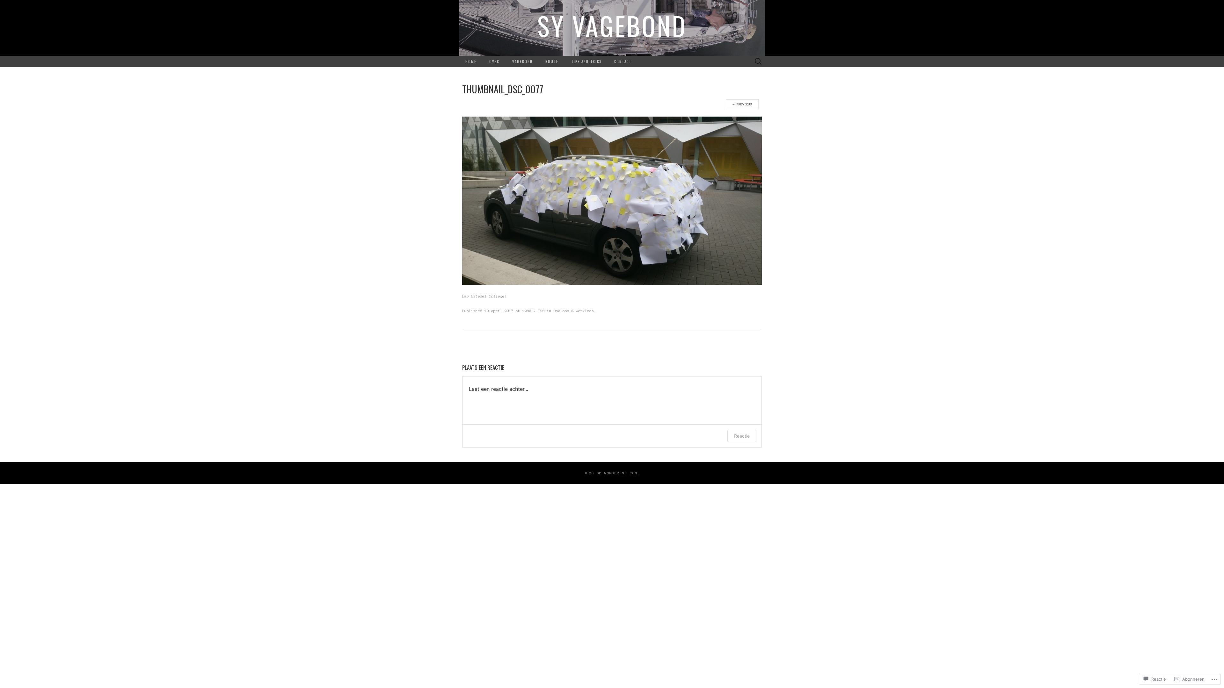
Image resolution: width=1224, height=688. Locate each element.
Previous (742, 104)
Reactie (742, 436)
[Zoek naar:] (758, 62)
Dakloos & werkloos (574, 311)
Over (494, 61)
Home (471, 61)
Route (551, 61)
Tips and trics (586, 61)
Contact (622, 61)
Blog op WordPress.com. (612, 473)
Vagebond (522, 61)
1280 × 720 (533, 311)
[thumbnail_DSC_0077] (612, 200)
